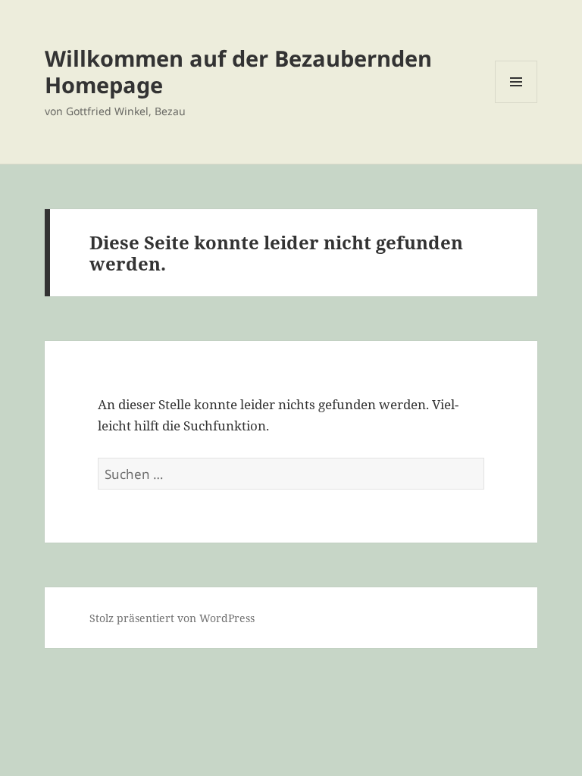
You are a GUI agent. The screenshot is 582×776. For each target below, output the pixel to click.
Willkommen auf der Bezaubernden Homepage (238, 71)
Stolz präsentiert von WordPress (172, 618)
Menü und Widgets (516, 102)
